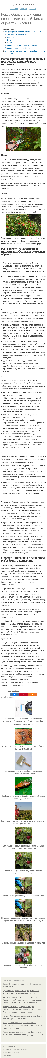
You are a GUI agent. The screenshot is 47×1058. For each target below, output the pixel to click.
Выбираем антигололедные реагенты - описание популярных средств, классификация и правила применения (23, 1025)
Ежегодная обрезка (13, 691)
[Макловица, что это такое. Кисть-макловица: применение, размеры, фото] (23, 768)
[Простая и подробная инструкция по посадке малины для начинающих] (23, 868)
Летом (9, 42)
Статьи (33, 8)
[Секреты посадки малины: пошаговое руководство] (23, 940)
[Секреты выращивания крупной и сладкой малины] (23, 893)
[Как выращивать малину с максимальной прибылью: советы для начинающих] (23, 818)
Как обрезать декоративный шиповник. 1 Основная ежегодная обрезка (22, 46)
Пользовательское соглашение (18, 1049)
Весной (10, 40)
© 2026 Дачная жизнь (9, 1046)
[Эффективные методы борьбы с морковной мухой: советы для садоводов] (23, 793)
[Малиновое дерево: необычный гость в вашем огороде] (23, 962)
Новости (23, 8)
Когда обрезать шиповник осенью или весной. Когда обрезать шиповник (24, 33)
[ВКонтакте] (14, 694)
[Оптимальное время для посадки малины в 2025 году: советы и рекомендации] (23, 843)
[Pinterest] (23, 694)
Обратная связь (7, 1055)
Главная (14, 8)
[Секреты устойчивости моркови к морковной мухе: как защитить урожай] (23, 743)
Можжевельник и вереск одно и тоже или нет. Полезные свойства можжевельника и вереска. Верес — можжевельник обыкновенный (23, 1000)
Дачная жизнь (23, 4)
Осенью (10, 37)
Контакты (6, 1049)
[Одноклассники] (32, 694)
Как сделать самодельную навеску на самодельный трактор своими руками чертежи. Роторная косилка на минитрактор (23, 1009)
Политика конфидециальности (11, 1052)
